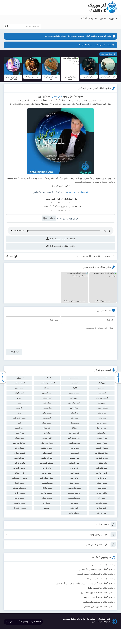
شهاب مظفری (19, 453)
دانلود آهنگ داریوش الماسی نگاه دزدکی (96, 569)
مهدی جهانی (47, 498)
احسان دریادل (19, 383)
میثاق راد (46, 503)
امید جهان (102, 393)
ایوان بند (101, 403)
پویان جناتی (47, 413)
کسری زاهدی (74, 473)
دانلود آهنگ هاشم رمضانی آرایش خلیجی (95, 574)
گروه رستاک (19, 473)
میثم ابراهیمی (19, 503)
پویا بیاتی (74, 413)
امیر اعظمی (46, 393)
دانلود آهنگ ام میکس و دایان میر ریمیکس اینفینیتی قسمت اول (84, 583)
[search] (7, 26)
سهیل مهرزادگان (47, 443)
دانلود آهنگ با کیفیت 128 (62, 246)
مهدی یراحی (19, 498)
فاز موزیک (112, 18)
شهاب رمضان (46, 453)
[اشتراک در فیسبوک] (7, 257)
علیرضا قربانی (19, 463)
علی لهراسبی (19, 458)
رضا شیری (19, 428)
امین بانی (74, 398)
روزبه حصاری (102, 438)
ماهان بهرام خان (46, 478)
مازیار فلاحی (102, 478)
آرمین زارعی (19, 378)
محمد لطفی (102, 488)
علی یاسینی (74, 463)
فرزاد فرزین (46, 468)
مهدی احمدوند (74, 498)
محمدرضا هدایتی (19, 488)
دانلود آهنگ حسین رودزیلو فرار (99, 578)
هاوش (46, 508)
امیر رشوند (19, 393)
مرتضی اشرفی (101, 493)
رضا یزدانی (47, 433)
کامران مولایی (101, 473)
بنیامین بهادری (102, 408)
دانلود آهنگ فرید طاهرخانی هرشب (98, 602)
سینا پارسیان (74, 448)
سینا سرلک (19, 448)
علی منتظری (102, 463)
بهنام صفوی (47, 408)
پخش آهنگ (87, 18)
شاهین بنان (74, 453)
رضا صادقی (101, 433)
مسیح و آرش (19, 493)
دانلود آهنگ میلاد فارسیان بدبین (98, 597)
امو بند (46, 388)
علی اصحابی (74, 458)
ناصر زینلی (74, 508)
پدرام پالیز (102, 413)
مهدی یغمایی (101, 503)
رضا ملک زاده (74, 433)
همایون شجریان (19, 508)
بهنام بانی (74, 408)
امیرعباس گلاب (102, 398)
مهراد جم (74, 503)
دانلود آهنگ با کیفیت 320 (62, 238)
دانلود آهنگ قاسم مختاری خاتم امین (97, 592)
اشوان (74, 388)
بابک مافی (47, 403)
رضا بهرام (46, 428)
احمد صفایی (74, 378)
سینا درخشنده (47, 448)
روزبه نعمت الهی (74, 438)
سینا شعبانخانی (101, 453)
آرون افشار (101, 383)
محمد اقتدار (19, 483)
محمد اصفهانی (47, 483)
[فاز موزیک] (102, 7)
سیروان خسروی (101, 448)
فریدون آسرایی (19, 468)
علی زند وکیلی (47, 458)
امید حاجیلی (74, 393)
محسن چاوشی (102, 483)
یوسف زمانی (74, 513)
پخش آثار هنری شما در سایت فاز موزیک (94, 45)
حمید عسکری (74, 423)
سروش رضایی (74, 443)
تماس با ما (100, 18)
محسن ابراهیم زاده (19, 478)
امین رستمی (47, 398)
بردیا (19, 403)
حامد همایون (47, 418)
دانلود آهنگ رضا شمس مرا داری (99, 588)
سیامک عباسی (19, 443)
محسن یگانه (74, 483)
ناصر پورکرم (101, 508)
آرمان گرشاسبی (47, 378)
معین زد (101, 498)
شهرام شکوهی (102, 458)
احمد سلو (101, 388)
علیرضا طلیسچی (46, 463)
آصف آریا (74, 383)
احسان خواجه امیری (47, 383)
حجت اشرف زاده (19, 418)
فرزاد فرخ (74, 468)
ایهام (19, 398)
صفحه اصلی (36, 621)
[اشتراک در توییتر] (15, 257)
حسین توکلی (102, 423)
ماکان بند (74, 478)
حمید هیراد (46, 423)
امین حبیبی (102, 378)
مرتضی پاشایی (74, 493)
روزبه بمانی (19, 433)
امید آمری (19, 388)
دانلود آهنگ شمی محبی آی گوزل (94, 88)
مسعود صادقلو (47, 493)
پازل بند (19, 408)
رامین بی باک (101, 428)
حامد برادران (101, 418)
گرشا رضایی (46, 473)
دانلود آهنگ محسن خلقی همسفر (98, 606)
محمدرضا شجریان (74, 488)
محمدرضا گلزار (46, 488)
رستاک (74, 428)
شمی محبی (72, 192)
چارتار (19, 413)
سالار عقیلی (19, 438)
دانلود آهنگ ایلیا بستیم (102, 564)
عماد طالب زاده (102, 468)
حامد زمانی (74, 418)
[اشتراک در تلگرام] (11, 257)
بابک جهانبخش (74, 403)
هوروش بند (101, 513)
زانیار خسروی (47, 438)
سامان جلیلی (102, 443)
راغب (19, 423)
